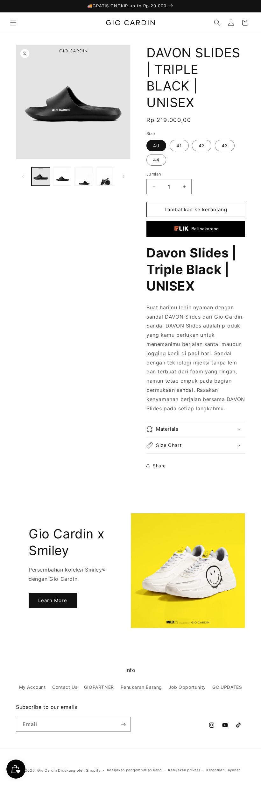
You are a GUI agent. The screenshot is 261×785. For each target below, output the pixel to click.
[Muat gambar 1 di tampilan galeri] (41, 176)
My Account (32, 687)
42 (202, 145)
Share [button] (159, 465)
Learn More (52, 600)
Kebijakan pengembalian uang (134, 770)
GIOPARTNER (99, 687)
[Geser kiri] (23, 176)
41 (179, 145)
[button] (13, 23)
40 (156, 145)
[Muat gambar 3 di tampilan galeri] (83, 176)
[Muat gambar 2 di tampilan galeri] (62, 176)
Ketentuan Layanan (223, 770)
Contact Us (64, 687)
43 (225, 145)
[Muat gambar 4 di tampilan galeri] (105, 176)
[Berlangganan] (123, 724)
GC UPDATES (227, 687)
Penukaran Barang (141, 687)
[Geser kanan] (123, 176)
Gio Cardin (47, 770)
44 (156, 159)
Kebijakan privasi (184, 770)
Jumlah (153, 173)
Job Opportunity (187, 687)
